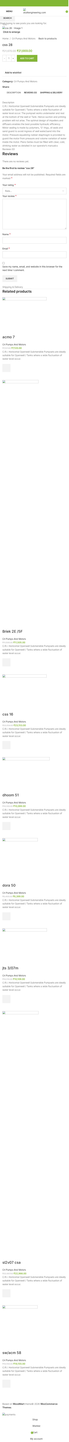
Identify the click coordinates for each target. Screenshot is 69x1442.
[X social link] (31, 3)
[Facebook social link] (27, 3)
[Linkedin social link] (38, 3)
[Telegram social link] (42, 3)
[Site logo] (34, 11)
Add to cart (27, 58)
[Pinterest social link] (34, 3)
